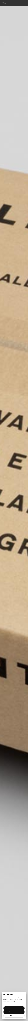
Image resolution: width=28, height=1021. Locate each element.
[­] (23, 2)
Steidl (4, 3)
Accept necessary (14, 1012)
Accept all (14, 1008)
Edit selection (14, 1015)
